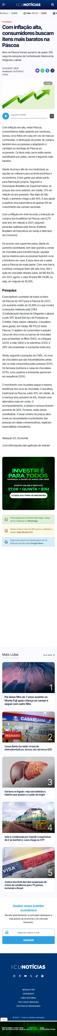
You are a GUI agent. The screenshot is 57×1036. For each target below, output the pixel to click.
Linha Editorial (28, 998)
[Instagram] (14, 976)
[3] (28, 772)
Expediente (28, 994)
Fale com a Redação (28, 1002)
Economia (7, 22)
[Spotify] (42, 976)
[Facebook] (47, 71)
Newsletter (28, 990)
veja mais (48, 655)
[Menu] (4, 4)
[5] (28, 862)
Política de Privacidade (29, 1006)
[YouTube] (25, 976)
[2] (28, 726)
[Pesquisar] (52, 4)
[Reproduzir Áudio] (5, 116)
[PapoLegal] (37, 71)
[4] (28, 817)
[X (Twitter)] (52, 71)
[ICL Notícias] (29, 4)
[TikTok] (37, 976)
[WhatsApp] (42, 71)
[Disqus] (28, 593)
